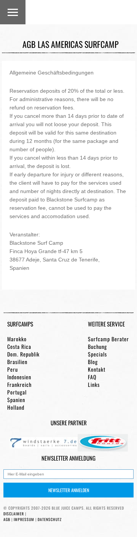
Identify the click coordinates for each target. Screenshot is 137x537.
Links (94, 384)
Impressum (24, 519)
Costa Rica (19, 346)
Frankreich (19, 384)
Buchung (97, 346)
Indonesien (19, 377)
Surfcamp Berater (108, 339)
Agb (6, 519)
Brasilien (17, 362)
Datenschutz (50, 519)
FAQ (92, 377)
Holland (15, 407)
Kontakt (96, 369)
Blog (93, 362)
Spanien (16, 400)
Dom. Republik (23, 354)
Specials (97, 354)
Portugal (17, 392)
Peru (12, 369)
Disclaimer (13, 513)
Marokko (17, 339)
